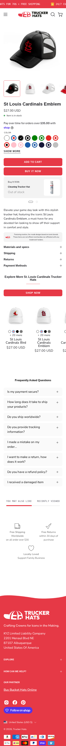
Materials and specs (16, 246)
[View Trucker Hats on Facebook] (15, 702)
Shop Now (33, 293)
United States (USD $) (20, 722)
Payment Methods (15, 265)
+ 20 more (16, 335)
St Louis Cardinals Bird (16, 341)
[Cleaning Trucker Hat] (52, 187)
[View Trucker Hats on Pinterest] (23, 702)
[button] (52, 14)
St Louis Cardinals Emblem (44, 342)
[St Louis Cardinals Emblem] (12, 88)
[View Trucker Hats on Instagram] (6, 702)
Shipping (9, 253)
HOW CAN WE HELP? (15, 671)
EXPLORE (9, 659)
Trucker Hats (19, 729)
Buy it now (33, 171)
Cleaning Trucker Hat (19, 187)
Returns (9, 259)
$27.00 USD (16, 347)
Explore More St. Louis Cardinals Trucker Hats (33, 278)
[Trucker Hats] (33, 14)
